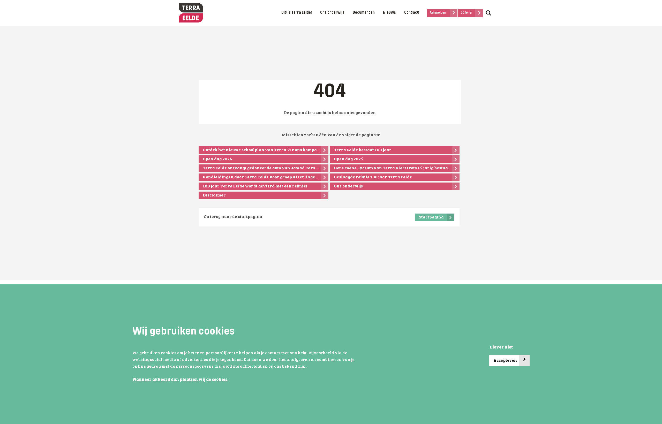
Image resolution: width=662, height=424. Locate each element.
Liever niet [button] (501, 347)
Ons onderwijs (332, 13)
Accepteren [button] (509, 359)
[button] (230, 380)
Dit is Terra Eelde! (296, 13)
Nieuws (389, 13)
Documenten (364, 13)
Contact (411, 13)
